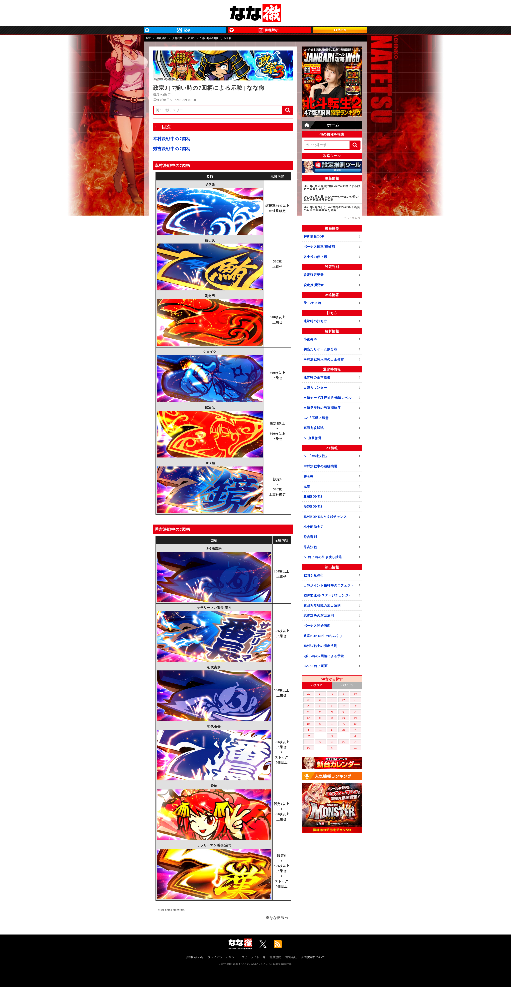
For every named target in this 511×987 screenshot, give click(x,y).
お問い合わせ (195, 957)
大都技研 (177, 38)
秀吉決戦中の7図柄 (172, 148)
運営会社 (291, 957)
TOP (148, 38)
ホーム (333, 125)
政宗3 (191, 38)
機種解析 (161, 38)
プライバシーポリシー (223, 957)
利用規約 (275, 957)
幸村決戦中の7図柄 (172, 138)
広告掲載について (313, 957)
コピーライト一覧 (253, 957)
